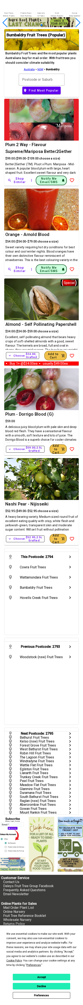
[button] (38, 25)
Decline (41, 986)
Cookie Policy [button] (14, 960)
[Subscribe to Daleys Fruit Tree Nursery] (12, 835)
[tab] (8, 14)
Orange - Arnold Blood (27, 234)
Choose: (22, 355)
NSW (40, 69)
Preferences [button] (33, 965)
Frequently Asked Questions (24, 890)
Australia (29, 69)
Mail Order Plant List (18, 908)
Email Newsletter (16, 894)
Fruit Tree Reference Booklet (24, 916)
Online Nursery (14, 912)
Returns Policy (14, 924)
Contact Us (11, 882)
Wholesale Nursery (17, 920)
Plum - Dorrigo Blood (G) (29, 414)
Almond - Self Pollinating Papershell (40, 324)
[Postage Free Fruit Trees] (12, 864)
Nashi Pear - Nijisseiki (27, 504)
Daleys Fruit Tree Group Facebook (28, 886)
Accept (41, 977)
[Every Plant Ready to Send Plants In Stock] (41, 844)
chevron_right (70, 556)
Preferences (41, 995)
